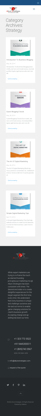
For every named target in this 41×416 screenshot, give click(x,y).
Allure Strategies (16, 402)
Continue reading (12, 79)
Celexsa (24, 404)
